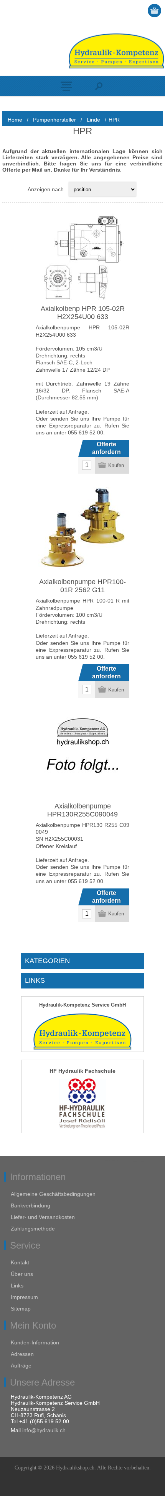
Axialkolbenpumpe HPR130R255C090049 (82, 810)
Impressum (24, 1297)
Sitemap (21, 1309)
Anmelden (140, 10)
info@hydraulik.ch (44, 1430)
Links (17, 1285)
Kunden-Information (35, 1342)
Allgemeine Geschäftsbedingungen (53, 1194)
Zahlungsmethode (33, 1229)
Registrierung (125, 10)
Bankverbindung (30, 1205)
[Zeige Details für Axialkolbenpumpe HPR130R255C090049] (82, 755)
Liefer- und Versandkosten (43, 1217)
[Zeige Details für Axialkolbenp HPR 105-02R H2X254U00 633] (82, 258)
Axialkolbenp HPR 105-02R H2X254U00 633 (83, 313)
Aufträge (21, 1365)
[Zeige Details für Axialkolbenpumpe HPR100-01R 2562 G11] (82, 531)
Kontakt (20, 1262)
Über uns (22, 1274)
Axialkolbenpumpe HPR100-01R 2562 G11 (82, 586)
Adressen (22, 1354)
